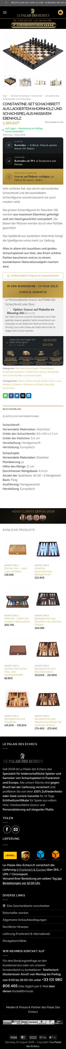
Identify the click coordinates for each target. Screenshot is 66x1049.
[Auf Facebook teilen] (11, 395)
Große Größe (41, 381)
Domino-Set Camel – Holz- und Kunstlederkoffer (16, 671)
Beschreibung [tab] (12, 409)
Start (5, 96)
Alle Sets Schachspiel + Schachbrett (26, 96)
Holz (51, 381)
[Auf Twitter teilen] (17, 395)
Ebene (29, 381)
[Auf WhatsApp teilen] (5, 395)
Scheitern (17, 384)
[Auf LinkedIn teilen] (28, 395)
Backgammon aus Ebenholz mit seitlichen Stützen (48, 621)
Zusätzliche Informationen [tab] (21, 416)
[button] (5, 12)
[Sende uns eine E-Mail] (16, 829)
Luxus (58, 381)
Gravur (43, 372)
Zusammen (9, 388)
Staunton (49, 384)
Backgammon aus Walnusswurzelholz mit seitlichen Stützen (48, 721)
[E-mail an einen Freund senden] (23, 395)
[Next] (58, 51)
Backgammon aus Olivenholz (14, 720)
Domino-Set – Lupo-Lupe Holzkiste (16, 570)
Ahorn (21, 381)
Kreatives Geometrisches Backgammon (43, 571)
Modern (7, 384)
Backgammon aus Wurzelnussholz (45, 670)
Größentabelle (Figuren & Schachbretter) (35, 275)
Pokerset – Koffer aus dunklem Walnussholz (17, 620)
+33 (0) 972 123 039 (49, 342)
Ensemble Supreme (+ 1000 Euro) (21, 372)
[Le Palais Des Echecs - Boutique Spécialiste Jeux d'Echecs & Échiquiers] (33, 12)
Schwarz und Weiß (33, 384)
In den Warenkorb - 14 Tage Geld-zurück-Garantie (33, 289)
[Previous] (8, 51)
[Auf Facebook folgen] (7, 829)
